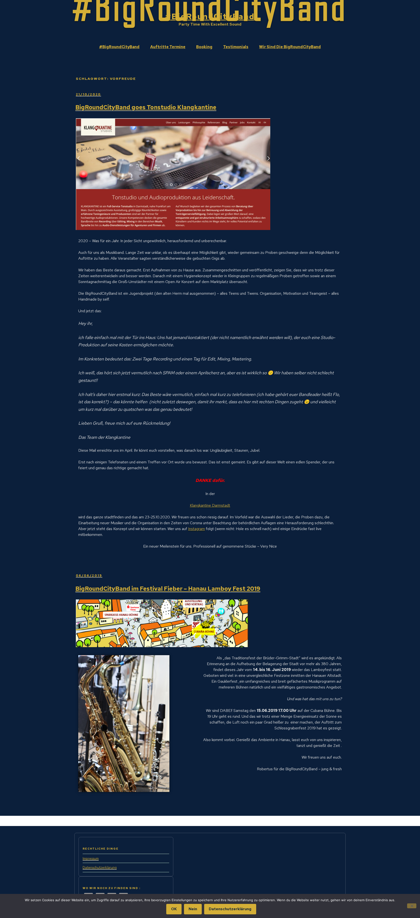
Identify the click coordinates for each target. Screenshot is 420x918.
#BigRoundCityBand (210, 16)
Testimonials (235, 46)
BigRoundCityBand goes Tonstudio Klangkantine (145, 107)
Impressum (91, 858)
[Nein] (411, 905)
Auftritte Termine (167, 46)
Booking (204, 46)
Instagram (196, 528)
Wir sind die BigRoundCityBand (290, 46)
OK (174, 908)
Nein (193, 908)
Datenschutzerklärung (100, 867)
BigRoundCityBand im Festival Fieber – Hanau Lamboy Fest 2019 (167, 588)
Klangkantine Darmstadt (210, 505)
